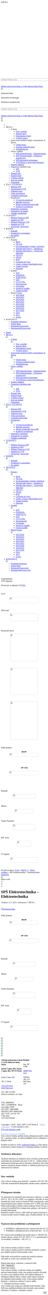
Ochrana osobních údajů (25, 147)
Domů (8, 332)
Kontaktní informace (19, 322)
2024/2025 (20, 297)
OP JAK (19, 244)
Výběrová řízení (17, 178)
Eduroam (19, 269)
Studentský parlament (19, 209)
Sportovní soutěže (23, 288)
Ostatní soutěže (22, 291)
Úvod (17, 870)
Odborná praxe (17, 191)
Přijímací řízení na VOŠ (20, 222)
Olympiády (20, 286)
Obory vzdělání (17, 366)
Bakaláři (14, 231)
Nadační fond (16, 176)
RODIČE (9, 456)
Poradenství (15, 420)
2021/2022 (20, 304)
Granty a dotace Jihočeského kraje (29, 264)
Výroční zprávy (22, 138)
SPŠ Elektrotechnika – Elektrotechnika (31, 154)
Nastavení (10, 1266)
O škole (14, 339)
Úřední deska (21, 145)
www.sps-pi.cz (7, 1086)
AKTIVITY (11, 467)
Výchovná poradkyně (24, 200)
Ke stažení (15, 235)
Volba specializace (18, 193)
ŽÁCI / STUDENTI (14, 404)
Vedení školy (16, 324)
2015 (18, 315)
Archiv (18, 317)
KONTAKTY (11, 559)
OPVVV (19, 255)
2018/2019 (20, 308)
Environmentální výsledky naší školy (30, 246)
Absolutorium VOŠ (18, 189)
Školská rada (16, 173)
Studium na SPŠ (17, 220)
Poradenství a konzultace (20, 233)
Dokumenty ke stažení (19, 211)
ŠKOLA (9, 335)
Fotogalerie (15, 182)
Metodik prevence (23, 202)
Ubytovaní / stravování (20, 227)
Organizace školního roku (21, 384)
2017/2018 (20, 311)
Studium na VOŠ (17, 224)
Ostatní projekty (22, 266)
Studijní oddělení (17, 165)
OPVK (18, 257)
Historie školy (21, 134)
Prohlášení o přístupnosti (9, 1134)
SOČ (18, 273)
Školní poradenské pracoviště (27, 204)
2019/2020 (20, 306)
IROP (18, 242)
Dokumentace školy (23, 136)
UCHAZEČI (11, 440)
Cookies (22, 1134)
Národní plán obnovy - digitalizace (29, 249)
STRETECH (21, 277)
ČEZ (18, 280)
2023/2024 (20, 299)
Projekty (14, 472)
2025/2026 (20, 295)
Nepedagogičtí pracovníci (21, 328)
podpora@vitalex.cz (29, 1145)
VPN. (23, 585)
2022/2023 (20, 302)
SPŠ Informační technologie (27, 160)
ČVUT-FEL (20, 282)
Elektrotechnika (9, 909)
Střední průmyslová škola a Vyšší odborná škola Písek (22, 86)
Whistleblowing (22, 149)
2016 (18, 313)
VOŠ (18, 171)
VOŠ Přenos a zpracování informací (30, 162)
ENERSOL (20, 275)
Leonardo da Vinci (23, 262)
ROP (18, 260)
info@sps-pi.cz (7, 1088)
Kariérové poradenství (24, 207)
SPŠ (17, 169)
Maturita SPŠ (16, 187)
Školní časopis (16, 530)
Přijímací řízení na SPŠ (20, 218)
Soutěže (14, 505)
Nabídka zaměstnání (19, 213)
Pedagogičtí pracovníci (20, 326)
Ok (3, 1266)
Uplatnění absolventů (19, 196)
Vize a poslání (21, 131)
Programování (21, 284)
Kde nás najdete (17, 180)
